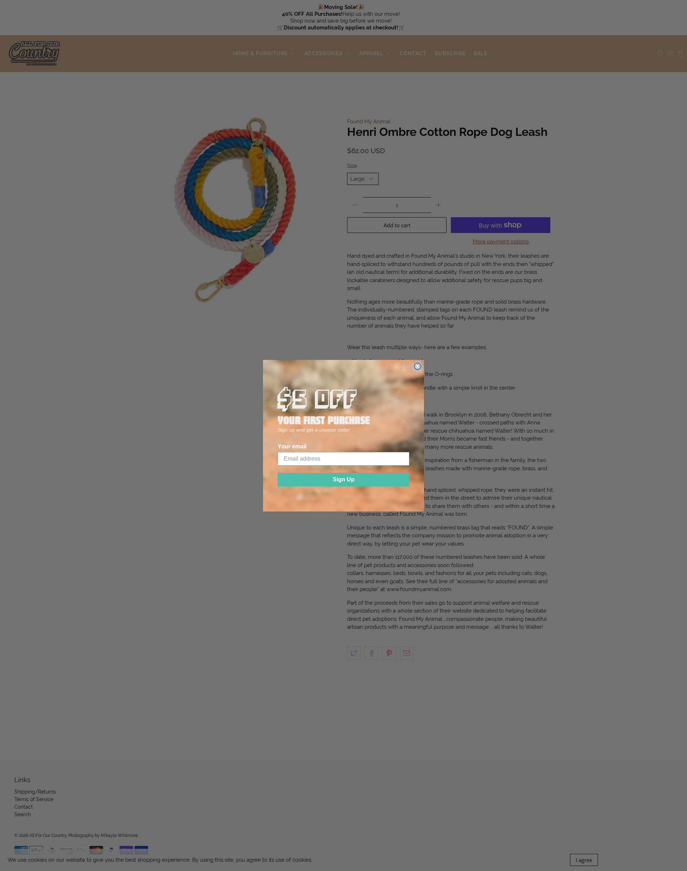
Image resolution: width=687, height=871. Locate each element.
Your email (292, 446)
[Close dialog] (417, 366)
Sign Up (344, 479)
